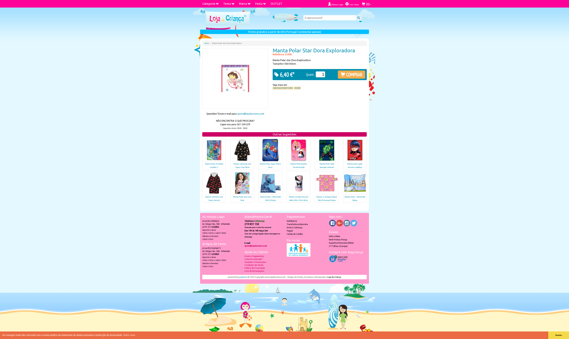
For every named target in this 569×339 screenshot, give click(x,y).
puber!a (242, 277)
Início (206, 43)
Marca (243, 3)
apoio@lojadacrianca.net (250, 113)
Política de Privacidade (254, 268)
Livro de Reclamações (254, 271)
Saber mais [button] (129, 335)
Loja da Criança (334, 277)
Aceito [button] (558, 335)
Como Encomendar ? (253, 259)
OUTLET (276, 3)
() (367, 4)
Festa (258, 3)
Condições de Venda (253, 265)
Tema (227, 3)
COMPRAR (353, 74)
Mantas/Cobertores (283, 88)
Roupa (297, 88)
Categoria (208, 3)
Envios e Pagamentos (254, 256)
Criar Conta (354, 5)
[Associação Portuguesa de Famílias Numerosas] (298, 256)
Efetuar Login (337, 5)
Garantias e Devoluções (255, 262)
